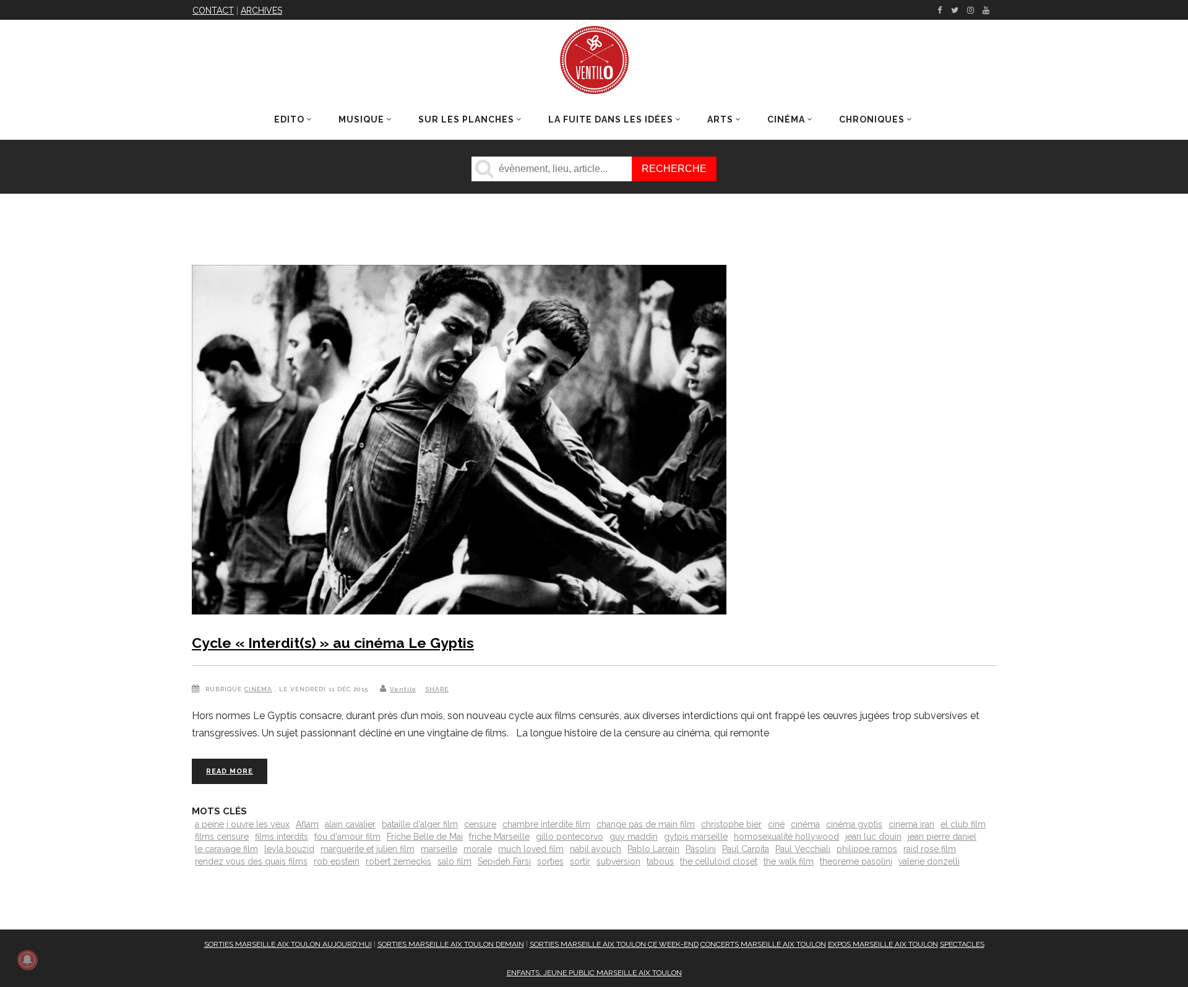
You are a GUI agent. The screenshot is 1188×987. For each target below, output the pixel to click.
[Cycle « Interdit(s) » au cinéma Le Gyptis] (459, 442)
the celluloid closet (718, 861)
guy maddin (633, 837)
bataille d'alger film (420, 824)
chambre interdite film (546, 824)
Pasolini (701, 849)
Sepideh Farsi (504, 861)
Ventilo (403, 689)
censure (480, 824)
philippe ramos (867, 849)
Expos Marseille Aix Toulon (883, 944)
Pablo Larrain (653, 849)
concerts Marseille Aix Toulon (763, 944)
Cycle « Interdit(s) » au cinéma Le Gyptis (333, 642)
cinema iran (911, 824)
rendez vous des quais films (251, 861)
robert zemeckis (398, 861)
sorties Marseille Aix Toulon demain (450, 944)
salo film (454, 861)
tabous (660, 861)
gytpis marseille (696, 837)
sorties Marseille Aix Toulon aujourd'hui (288, 944)
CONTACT (213, 10)
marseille (439, 849)
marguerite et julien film (368, 849)
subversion (618, 861)
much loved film (531, 849)
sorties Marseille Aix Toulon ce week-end (614, 944)
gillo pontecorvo (569, 837)
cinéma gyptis (854, 824)
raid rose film (929, 849)
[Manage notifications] (27, 960)
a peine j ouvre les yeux (242, 824)
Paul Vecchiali (802, 849)
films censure (222, 837)
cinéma (805, 824)
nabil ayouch (595, 849)
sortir (580, 861)
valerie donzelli (929, 861)
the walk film (789, 861)
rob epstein (336, 861)
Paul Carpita (745, 849)
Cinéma (258, 689)
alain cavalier (350, 824)
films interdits (281, 837)
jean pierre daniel (942, 837)
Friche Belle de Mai (425, 837)
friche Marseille (499, 837)
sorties (550, 861)
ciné (776, 824)
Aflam (307, 824)
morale (477, 849)
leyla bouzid (289, 849)
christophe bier (731, 824)
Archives (261, 10)
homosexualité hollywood (786, 837)
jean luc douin (873, 837)
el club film (963, 824)
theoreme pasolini (856, 861)
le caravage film (226, 849)
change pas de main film (645, 824)
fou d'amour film (347, 837)
